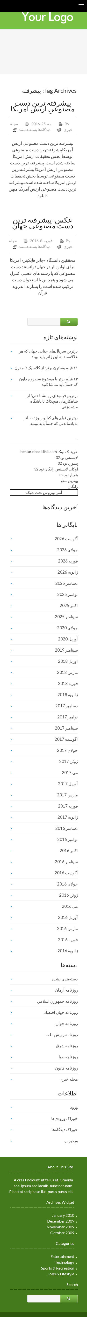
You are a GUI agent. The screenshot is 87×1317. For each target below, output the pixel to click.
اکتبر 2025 (69, 605)
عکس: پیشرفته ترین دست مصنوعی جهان (42, 222)
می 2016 (70, 906)
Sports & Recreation (57, 1268)
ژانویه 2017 (68, 817)
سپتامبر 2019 (66, 650)
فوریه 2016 (68, 939)
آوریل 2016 (68, 917)
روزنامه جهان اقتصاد (61, 1012)
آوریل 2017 (68, 783)
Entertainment (62, 1256)
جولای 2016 (67, 883)
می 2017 (70, 772)
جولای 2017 (67, 750)
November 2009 (60, 1227)
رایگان (73, 486)
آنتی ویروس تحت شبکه (44, 492)
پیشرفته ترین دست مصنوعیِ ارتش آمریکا (43, 105)
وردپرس (71, 1140)
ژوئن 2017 (68, 761)
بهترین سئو (69, 480)
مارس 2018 (67, 672)
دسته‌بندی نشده (64, 978)
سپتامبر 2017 (66, 728)
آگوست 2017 (66, 739)
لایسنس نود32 (67, 457)
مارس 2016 (67, 928)
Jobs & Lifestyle (61, 1273)
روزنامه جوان (67, 1023)
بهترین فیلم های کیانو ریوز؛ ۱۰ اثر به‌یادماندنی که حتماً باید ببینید (51, 420)
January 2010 (63, 1215)
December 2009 (60, 1221)
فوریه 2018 (68, 683)
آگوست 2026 (66, 538)
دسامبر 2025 (66, 583)
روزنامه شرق (67, 1045)
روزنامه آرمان (66, 990)
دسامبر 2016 (66, 828)
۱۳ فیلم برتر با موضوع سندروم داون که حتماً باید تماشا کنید (48, 381)
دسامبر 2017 (66, 705)
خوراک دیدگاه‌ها (64, 1129)
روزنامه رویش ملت (62, 1034)
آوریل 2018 (68, 661)
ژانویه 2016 (68, 950)
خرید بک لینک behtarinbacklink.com (49, 451)
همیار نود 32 (68, 474)
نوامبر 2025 (67, 594)
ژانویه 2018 (68, 694)
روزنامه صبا (68, 1056)
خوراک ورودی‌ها (64, 1118)
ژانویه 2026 (68, 572)
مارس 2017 (67, 794)
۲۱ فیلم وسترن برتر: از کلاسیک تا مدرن (46, 367)
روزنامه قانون (66, 1068)
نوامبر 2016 (67, 839)
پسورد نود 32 (68, 463)
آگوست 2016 (66, 872)
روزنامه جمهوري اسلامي (57, 1001)
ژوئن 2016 (68, 895)
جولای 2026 (67, 549)
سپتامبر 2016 (66, 861)
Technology (64, 1262)
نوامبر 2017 (67, 716)
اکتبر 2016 (69, 850)
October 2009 (62, 1232)
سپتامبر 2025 (66, 616)
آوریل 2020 (68, 638)
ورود (74, 1107)
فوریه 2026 (68, 560)
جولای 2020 (67, 627)
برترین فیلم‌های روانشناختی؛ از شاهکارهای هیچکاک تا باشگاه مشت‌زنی (52, 401)
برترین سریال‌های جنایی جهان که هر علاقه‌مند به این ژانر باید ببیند (48, 353)
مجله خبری (68, 1079)
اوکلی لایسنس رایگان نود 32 (56, 469)
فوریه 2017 (68, 806)
